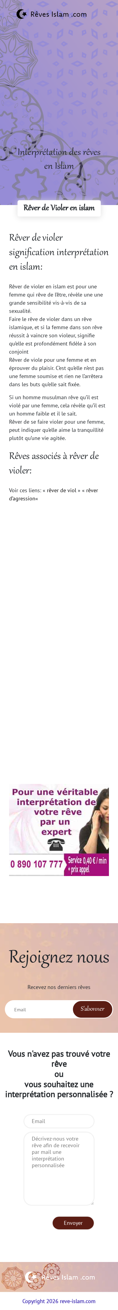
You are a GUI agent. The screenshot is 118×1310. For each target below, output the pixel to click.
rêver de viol (61, 490)
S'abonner (92, 1009)
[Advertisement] (59, 87)
